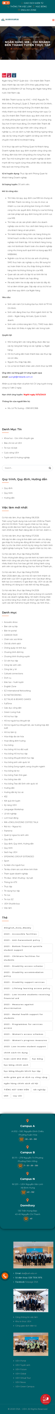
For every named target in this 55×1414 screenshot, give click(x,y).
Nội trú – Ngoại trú (12, 826)
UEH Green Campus (24, 1386)
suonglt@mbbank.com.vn (21, 377)
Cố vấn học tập (11, 661)
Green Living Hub (12, 712)
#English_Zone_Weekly (17, 928)
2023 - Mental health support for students (23, 1016)
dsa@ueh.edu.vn (29, 1273)
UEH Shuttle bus (12, 903)
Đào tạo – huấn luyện (14, 682)
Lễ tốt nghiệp (10, 813)
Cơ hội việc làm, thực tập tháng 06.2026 (20, 554)
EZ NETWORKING (12, 695)
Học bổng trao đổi (12, 779)
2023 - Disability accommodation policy (24, 974)
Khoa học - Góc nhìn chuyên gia (19, 438)
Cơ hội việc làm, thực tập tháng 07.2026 (20, 536)
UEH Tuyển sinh (22, 1365)
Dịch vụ (7, 678)
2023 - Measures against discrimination (19, 1006)
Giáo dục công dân (12, 708)
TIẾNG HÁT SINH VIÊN (16, 1090)
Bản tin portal (10, 631)
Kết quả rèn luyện (12, 801)
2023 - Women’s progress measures (25, 1040)
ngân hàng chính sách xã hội (21, 1083)
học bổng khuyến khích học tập (22, 1071)
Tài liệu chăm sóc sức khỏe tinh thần (21, 869)
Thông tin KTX (10, 882)
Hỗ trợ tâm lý (10, 732)
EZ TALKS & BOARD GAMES (17, 699)
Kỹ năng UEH (10, 805)
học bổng (37, 1059)
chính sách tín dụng (16, 1053)
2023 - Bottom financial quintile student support (23, 948)
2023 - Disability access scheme (23, 966)
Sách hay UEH (10, 852)
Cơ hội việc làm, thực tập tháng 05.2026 (20, 572)
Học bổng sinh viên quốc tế (17, 762)
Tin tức (7, 895)
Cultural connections (13, 673)
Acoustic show (10, 622)
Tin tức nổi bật (10, 448)
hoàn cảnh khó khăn (16, 1059)
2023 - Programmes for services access (23, 1026)
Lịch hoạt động (11, 818)
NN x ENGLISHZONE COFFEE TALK (21, 822)
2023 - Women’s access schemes (23, 1034)
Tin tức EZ (8, 899)
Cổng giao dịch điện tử (25, 1326)
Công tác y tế (10, 669)
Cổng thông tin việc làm (26, 1317)
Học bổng (8, 745)
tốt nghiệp (40, 1090)
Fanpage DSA (31, 1282)
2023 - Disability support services (24, 982)
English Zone (10, 686)
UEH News (20, 1382)
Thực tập (21, 37)
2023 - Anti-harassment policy (22, 940)
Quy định (8, 488)
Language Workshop (14, 809)
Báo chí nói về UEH (13, 443)
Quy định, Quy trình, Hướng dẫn (19, 843)
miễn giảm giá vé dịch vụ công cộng (25, 1077)
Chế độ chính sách (12, 643)
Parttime (8, 831)
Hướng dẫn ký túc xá (13, 792)
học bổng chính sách (16, 1065)
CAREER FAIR (10, 635)
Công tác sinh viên (12, 665)
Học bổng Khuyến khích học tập (19, 758)
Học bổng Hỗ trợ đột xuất (16, 749)
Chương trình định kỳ (14, 652)
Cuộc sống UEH (11, 453)
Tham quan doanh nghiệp (16, 873)
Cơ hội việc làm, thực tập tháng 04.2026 (20, 590)
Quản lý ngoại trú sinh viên (16, 835)
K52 (5, 796)
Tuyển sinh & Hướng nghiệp (17, 457)
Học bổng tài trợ (11, 771)
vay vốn (17, 1096)
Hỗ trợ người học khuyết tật (17, 721)
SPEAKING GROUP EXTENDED (19, 856)
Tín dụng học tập (12, 891)
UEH (6, 1096)
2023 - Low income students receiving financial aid (27, 996)
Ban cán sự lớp (11, 626)
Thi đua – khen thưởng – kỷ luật (18, 878)
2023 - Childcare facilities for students (22, 958)
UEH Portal (20, 1361)
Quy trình (8, 493)
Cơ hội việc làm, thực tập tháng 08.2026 (20, 517)
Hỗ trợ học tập (11, 716)
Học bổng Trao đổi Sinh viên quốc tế (21, 783)
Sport (6, 861)
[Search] (50, 468)
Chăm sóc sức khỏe (13, 639)
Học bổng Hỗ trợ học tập (16, 753)
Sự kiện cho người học (14, 865)
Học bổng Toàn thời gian (15, 775)
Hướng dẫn (9, 498)
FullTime (8, 703)
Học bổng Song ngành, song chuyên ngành (24, 766)
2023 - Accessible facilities (20, 934)
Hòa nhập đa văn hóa (14, 736)
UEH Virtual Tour (23, 1378)
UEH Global (20, 1373)
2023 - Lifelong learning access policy (27, 988)
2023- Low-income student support (25, 1046)
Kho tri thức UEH (23, 1321)
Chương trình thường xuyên (17, 656)
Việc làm (34, 37)
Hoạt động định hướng (14, 741)
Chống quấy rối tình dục (15, 648)
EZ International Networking (17, 691)
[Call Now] (5, 1276)
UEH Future (21, 1369)
